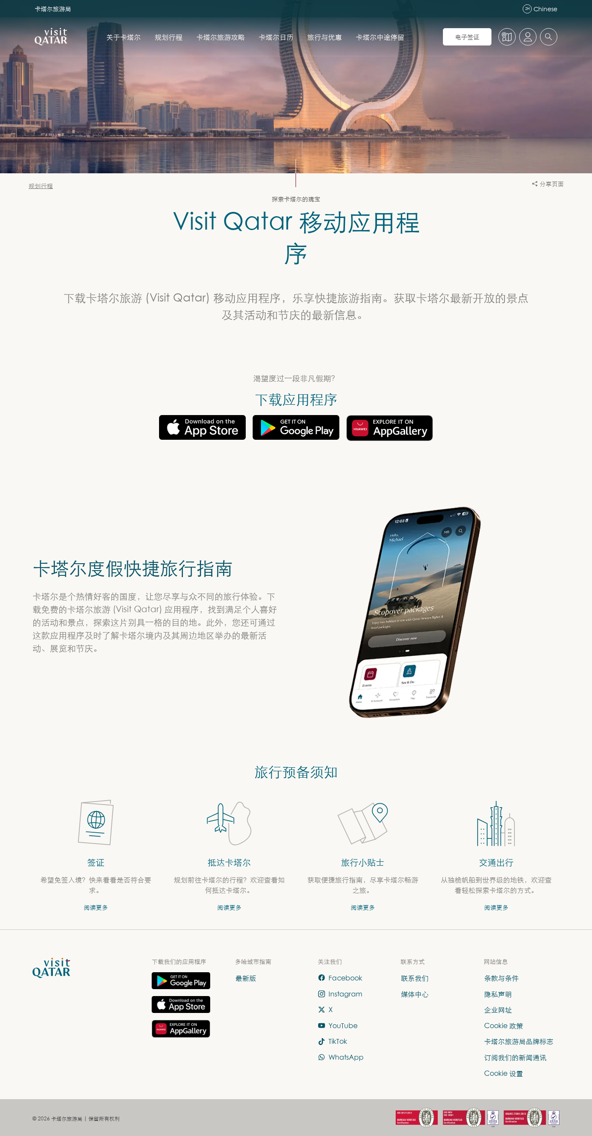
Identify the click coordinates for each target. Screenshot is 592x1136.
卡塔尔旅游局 (53, 8)
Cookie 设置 (503, 1073)
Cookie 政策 (503, 1025)
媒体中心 (415, 994)
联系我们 (415, 978)
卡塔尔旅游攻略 (220, 37)
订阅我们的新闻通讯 (515, 1057)
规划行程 (168, 37)
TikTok (338, 1041)
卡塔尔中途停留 (380, 37)
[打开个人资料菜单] (528, 36)
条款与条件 (501, 978)
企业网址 (498, 1010)
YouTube (343, 1025)
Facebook (345, 978)
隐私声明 (498, 994)
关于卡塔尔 (123, 37)
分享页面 (552, 183)
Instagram (345, 994)
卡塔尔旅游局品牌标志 (518, 1041)
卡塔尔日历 (276, 37)
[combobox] (548, 36)
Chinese (541, 9)
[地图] (507, 36)
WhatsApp (346, 1057)
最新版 (245, 978)
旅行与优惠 (324, 37)
